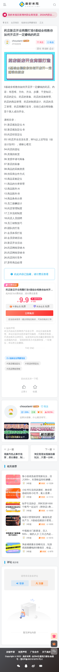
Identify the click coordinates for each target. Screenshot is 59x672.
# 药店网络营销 (13, 368)
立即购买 (29, 313)
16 (41, 412)
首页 (6, 22)
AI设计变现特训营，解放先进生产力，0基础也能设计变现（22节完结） (37, 520)
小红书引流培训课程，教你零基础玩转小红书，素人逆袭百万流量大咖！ (37, 493)
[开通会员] (54, 643)
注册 (41, 583)
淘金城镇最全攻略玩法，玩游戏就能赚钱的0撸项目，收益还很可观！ (37, 547)
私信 (52, 42)
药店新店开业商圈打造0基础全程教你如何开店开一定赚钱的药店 (28, 32)
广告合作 (34, 651)
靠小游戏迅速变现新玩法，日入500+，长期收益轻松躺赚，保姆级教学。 (37, 479)
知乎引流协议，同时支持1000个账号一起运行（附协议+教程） (37, 506)
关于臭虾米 (47, 651)
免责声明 (22, 651)
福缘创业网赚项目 (29, 22)
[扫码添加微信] (54, 651)
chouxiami (17, 40)
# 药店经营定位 (32, 363)
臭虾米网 (26, 656)
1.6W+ (26, 412)
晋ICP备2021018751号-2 (31, 659)
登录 (21, 583)
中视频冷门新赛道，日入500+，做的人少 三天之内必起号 (37, 534)
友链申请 (10, 651)
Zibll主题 (38, 656)
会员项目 (15, 22)
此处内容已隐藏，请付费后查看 (31, 274)
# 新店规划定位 (13, 363)
